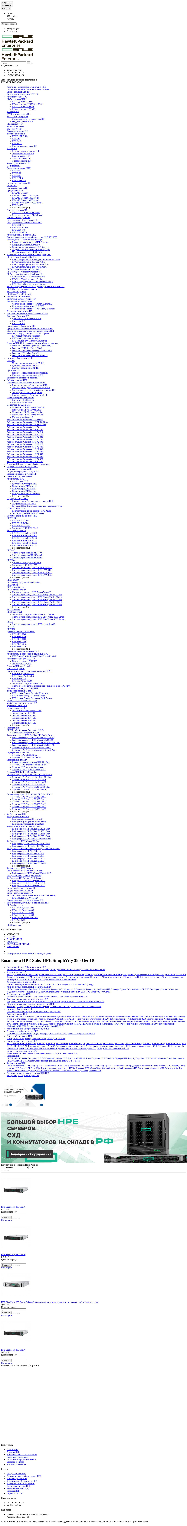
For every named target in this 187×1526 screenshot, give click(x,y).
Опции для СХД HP (21, 663)
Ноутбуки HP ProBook (22, 402)
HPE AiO (11, 550)
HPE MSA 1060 (19, 639)
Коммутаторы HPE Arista (23, 488)
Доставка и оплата (15, 1462)
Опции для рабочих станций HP (27, 392)
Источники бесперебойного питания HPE (26, 87)
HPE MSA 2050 (19, 646)
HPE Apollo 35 (18, 920)
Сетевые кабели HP (21, 158)
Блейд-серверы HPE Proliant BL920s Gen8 (31, 838)
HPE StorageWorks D (16, 590)
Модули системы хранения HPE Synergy (31, 249)
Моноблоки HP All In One (19, 405)
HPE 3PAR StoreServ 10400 (24, 533)
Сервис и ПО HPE (15, 1493)
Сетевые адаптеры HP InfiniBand (27, 215)
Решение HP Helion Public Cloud (27, 348)
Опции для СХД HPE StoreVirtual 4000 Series (33, 614)
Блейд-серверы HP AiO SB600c (26, 851)
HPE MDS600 (13, 580)
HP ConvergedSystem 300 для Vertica (28, 262)
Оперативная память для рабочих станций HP (33, 390)
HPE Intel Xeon (19, 205)
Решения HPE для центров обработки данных (28, 464)
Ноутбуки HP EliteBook (23, 400)
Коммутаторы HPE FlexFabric (26, 493)
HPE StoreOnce (19, 678)
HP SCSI (16, 138)
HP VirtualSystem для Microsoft (26, 336)
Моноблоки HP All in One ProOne (27, 415)
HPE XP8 (11, 629)
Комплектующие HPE (17, 97)
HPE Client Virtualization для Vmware (29, 284)
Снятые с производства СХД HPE (22, 688)
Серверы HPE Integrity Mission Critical (29, 765)
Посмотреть (6, 1220)
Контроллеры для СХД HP (24, 661)
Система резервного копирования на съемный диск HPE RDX (41, 686)
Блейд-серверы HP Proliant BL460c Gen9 (31, 843)
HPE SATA (17, 143)
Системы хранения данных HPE (22, 516)
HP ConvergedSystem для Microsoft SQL (30, 264)
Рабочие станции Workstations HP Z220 (25, 434)
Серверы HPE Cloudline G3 (24, 755)
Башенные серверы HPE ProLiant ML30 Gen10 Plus (36, 742)
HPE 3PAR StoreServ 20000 (24, 538)
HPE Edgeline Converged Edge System (24, 289)
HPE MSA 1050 (19, 636)
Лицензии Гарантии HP (18, 316)
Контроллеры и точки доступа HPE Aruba (31, 511)
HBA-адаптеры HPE (16, 99)
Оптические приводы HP (18, 183)
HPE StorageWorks (15, 587)
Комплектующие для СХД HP (21, 659)
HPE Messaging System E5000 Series (23, 582)
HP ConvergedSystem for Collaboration (24, 269)
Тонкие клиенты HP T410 (24, 715)
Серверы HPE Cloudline (18, 752)
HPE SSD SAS (19, 230)
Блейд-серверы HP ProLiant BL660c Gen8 (31, 836)
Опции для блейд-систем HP (20, 890)
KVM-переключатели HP (18, 114)
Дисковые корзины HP (17, 131)
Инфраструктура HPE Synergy (26, 244)
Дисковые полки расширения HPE (23, 651)
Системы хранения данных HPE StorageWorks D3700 (37, 604)
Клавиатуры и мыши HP (18, 163)
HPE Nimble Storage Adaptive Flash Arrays (31, 693)
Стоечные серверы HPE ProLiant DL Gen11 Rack (29, 794)
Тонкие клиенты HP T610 (24, 723)
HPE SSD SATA (19, 232)
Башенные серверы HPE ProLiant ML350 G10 (33, 745)
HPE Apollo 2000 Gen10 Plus (25, 917)
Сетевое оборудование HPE (19, 476)
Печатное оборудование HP (19, 358)
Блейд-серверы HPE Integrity (20, 868)
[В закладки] (16, 1265)
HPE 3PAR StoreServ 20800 (24, 543)
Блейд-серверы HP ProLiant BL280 (28, 861)
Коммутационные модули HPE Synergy (30, 247)
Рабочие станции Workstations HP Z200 (25, 429)
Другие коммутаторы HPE (24, 484)
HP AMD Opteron (20, 193)
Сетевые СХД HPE (16, 668)
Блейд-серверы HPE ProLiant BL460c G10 (31, 873)
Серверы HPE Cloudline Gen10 (26, 757)
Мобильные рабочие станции (20, 397)
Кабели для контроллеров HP (25, 151)
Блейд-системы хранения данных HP (24, 875)
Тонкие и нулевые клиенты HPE (22, 700)
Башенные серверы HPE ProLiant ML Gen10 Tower (30, 735)
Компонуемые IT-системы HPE (21, 235)
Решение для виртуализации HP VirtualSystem (28, 333)
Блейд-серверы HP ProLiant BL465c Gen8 (31, 834)
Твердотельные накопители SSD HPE (24, 222)
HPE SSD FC (18, 225)
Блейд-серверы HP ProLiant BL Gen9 (24, 841)
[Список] (5, 1170)
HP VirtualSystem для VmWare (26, 338)
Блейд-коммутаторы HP (18, 816)
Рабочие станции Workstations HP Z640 (25, 454)
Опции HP (12, 185)
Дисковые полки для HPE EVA (26, 562)
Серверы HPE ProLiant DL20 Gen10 (28, 784)
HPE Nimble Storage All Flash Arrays (28, 696)
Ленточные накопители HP (19, 311)
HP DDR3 (16, 175)
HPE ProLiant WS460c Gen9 (25, 898)
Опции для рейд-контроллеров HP (28, 119)
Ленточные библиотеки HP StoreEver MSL (32, 304)
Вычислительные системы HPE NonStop (31, 762)
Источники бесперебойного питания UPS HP (28, 89)
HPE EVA (11, 560)
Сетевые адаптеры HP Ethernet (26, 212)
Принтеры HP (13, 370)
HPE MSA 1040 (19, 634)
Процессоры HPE (15, 190)
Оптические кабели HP (23, 153)
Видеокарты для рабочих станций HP (29, 385)
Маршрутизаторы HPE (17, 498)
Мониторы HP (13, 166)
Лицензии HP (18, 321)
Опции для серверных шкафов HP (23, 471)
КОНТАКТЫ (13, 946)
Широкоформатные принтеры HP (22, 378)
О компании (12, 1449)
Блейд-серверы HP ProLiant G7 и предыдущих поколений (33, 848)
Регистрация (12, 31)
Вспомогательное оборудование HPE (24, 1476)
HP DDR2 (16, 173)
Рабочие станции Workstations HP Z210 (25, 432)
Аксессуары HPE (20, 481)
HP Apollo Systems (15, 905)
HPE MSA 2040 (19, 641)
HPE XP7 (11, 627)
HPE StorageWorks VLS (23, 676)
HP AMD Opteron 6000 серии (25, 198)
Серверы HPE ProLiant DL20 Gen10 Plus (31, 787)
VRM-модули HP (15, 124)
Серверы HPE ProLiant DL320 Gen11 (29, 797)
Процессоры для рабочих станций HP (29, 395)
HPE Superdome (14, 925)
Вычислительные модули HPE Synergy (30, 242)
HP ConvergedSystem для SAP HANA (29, 267)
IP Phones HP (13, 111)
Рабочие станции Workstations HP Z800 (25, 456)
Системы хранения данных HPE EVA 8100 (32, 575)
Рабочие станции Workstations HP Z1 (24, 427)
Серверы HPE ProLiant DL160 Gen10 (29, 779)
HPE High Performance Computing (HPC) (25, 730)
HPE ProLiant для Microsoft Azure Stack (30, 341)
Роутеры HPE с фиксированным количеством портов (37, 506)
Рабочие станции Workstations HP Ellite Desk (27, 422)
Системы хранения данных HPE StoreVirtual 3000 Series (38, 617)
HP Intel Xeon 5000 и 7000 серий (27, 203)
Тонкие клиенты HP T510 (24, 718)
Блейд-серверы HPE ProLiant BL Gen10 (25, 871)
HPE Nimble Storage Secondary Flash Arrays (32, 698)
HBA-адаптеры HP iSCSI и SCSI (27, 104)
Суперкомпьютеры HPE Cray (25, 733)
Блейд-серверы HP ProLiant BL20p (28, 856)
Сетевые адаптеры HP (17, 210)
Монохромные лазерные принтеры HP (30, 373)
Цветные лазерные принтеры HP (27, 375)
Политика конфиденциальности (22, 1459)
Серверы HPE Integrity (17, 760)
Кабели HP (12, 148)
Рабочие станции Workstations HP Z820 (25, 459)
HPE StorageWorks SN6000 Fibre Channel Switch (34, 656)
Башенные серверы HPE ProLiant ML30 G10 (32, 740)
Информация (7, 1445)
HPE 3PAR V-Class (21, 525)
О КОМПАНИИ (14, 939)
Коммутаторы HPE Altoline (24, 486)
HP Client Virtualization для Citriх (27, 279)
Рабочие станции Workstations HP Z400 (25, 442)
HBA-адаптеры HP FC (22, 102)
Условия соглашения (16, 1464)
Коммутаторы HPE (15, 479)
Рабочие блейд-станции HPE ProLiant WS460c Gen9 (31, 895)
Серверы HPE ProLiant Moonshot (22, 772)
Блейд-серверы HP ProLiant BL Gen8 (24, 826)
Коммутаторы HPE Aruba (24, 491)
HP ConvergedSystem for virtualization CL (25, 274)
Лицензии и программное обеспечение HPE (27, 313)
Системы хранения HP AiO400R (27, 555)
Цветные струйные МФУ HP (25, 368)
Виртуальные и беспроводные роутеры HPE (32, 501)
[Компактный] (8, 1170)
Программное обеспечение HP (21, 326)
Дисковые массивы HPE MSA (21, 631)
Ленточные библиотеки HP (19, 301)
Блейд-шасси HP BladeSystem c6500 (28, 883)
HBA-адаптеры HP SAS (23, 106)
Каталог (5, 1469)
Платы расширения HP (17, 188)
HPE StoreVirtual (14, 612)
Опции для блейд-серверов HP (21, 888)
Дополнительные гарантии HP (26, 318)
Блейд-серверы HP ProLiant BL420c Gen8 (31, 829)
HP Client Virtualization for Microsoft (28, 277)
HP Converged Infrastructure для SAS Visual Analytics (36, 259)
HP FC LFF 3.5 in (20, 136)
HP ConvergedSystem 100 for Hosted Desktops (32, 281)
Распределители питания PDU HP (22, 94)
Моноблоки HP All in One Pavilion (28, 412)
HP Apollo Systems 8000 (23, 915)
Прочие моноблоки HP (23, 417)
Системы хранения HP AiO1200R (27, 553)
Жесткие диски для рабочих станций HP (31, 387)
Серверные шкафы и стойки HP (21, 474)
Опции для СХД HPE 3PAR (25, 528)
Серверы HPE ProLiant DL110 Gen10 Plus (31, 777)
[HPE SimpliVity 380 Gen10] (16, 1204)
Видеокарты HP (14, 129)
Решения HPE (13, 1452)
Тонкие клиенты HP (16, 708)
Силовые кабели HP (21, 161)
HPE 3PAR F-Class (20, 521)
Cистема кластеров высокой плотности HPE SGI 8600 (32, 237)
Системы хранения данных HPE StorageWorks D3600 (37, 602)
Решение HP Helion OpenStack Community (31, 346)
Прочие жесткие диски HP (24, 146)
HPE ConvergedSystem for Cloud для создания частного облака (35, 286)
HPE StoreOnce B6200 (22, 681)
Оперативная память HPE (19, 168)
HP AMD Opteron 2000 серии (25, 195)
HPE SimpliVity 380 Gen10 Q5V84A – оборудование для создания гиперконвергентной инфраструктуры (49, 1302)
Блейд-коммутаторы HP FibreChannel (29, 821)
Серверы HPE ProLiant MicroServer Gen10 (31, 747)
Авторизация (13, 29)
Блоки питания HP (15, 126)
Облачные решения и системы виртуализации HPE (30, 331)
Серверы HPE (13, 728)
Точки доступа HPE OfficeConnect (28, 513)
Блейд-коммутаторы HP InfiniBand (28, 824)
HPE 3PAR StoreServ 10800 (24, 535)
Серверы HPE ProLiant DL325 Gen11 (29, 799)
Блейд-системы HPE (16, 814)
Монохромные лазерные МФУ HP (28, 363)
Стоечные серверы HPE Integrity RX (29, 769)
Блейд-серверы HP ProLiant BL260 (28, 858)
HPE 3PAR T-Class (20, 523)
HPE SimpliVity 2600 (16, 291)
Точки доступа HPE (16, 508)
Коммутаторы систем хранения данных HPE (27, 654)
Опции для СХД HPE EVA (24, 565)
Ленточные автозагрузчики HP (21, 299)
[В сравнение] (19, 1265)
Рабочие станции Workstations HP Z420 (25, 444)
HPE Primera (12, 585)
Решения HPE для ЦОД (17, 1488)
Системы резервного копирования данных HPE (29, 671)
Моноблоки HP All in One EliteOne (28, 407)
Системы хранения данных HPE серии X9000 (33, 624)
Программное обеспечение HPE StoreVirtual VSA (30, 328)
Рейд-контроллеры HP (22, 121)
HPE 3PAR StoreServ (16, 530)
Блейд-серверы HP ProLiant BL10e (28, 853)
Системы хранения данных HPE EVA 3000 (32, 567)
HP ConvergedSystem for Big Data (22, 257)
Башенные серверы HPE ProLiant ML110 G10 (33, 737)
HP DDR (16, 171)
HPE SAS (16, 141)
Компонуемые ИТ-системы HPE (22, 1481)
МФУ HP (11, 360)
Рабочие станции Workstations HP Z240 (25, 439)
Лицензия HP (18, 323)
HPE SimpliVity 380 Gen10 (19, 294)
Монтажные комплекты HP (19, 469)
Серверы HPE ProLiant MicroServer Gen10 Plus (33, 750)
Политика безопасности (18, 1457)
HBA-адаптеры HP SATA (24, 109)
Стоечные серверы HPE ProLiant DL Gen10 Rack (29, 774)
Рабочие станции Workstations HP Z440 (25, 447)
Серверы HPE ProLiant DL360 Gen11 (29, 804)
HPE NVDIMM (19, 180)
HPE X (10, 622)
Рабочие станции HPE (17, 380)
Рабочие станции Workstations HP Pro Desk (26, 424)
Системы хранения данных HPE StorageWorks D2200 (37, 594)
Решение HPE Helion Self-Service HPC (30, 355)
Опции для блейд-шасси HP (20, 893)
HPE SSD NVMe (20, 227)
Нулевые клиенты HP (17, 705)
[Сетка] (2, 1170)
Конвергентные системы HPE (20, 1483)
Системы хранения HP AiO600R (27, 558)
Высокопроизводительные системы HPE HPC (28, 903)
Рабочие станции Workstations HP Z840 (25, 461)
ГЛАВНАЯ (12, 937)
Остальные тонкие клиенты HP (26, 710)
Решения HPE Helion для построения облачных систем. (32, 343)
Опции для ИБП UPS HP (18, 92)
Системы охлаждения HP (18, 217)
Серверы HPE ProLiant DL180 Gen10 (29, 782)
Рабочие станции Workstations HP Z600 (25, 449)
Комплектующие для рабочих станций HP (26, 383)
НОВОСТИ (12, 941)
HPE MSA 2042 (19, 644)
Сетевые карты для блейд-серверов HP (25, 900)
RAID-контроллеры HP (17, 116)
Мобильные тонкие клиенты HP (22, 703)
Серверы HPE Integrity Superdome (27, 767)
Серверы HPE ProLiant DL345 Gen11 (29, 802)
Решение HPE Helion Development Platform (32, 350)
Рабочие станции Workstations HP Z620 (25, 452)
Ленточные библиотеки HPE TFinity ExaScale (33, 309)
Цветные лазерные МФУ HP (25, 365)
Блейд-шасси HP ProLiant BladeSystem (24, 878)
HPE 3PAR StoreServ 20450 (24, 540)
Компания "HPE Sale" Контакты (22, 1454)
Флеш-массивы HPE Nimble (19, 691)
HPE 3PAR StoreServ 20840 (24, 545)
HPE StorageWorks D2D (23, 673)
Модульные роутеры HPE (24, 503)
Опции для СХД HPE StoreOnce (27, 683)
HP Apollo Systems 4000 (23, 910)
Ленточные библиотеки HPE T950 (28, 306)
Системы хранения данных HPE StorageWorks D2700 (37, 599)
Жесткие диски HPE (16, 134)
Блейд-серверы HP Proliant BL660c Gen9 (31, 846)
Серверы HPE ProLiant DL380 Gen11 (29, 809)
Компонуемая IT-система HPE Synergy (24, 240)
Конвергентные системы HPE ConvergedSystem (29, 254)
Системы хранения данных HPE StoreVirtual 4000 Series (38, 619)
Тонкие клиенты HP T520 (24, 720)
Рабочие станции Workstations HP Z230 (25, 437)
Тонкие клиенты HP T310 (24, 713)
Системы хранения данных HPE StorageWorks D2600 (37, 597)
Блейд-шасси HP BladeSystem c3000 (28, 880)
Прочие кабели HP (21, 156)
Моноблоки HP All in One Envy (26, 410)
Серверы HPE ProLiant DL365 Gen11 (29, 806)
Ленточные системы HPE (18, 296)
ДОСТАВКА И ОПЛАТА (19, 944)
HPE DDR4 (17, 178)
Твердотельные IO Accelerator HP (22, 220)
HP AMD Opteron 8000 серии (25, 200)
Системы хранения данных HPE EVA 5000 (32, 572)
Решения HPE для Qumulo (19, 666)
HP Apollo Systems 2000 (23, 908)
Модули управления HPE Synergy (28, 252)
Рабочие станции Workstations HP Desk (25, 419)
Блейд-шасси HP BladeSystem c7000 (28, 885)
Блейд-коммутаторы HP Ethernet (27, 819)
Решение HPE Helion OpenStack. (27, 353)
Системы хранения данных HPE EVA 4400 (32, 570)
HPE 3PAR (12, 518)
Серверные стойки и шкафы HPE (22, 466)
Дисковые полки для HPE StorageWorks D (31, 592)
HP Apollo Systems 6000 (23, 912)
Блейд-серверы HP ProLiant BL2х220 (29, 863)
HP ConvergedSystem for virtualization (24, 272)
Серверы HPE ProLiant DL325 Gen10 (29, 789)
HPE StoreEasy (13, 609)
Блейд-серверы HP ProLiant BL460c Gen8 (31, 831)
